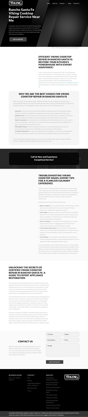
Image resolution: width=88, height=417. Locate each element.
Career (29, 391)
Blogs (69, 3)
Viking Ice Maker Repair (53, 387)
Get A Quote (18, 39)
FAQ (28, 378)
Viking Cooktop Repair (52, 408)
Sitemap (29, 380)
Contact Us (76, 3)
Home (48, 3)
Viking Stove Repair (51, 395)
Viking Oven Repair (51, 397)
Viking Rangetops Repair (53, 405)
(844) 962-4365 (32, 388)
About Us (54, 3)
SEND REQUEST (54, 362)
